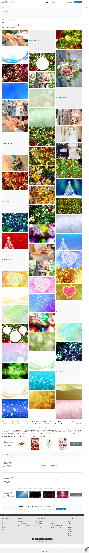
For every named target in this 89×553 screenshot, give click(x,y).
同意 (46, 551)
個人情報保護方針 (5, 525)
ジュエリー (8, 7)
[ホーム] (86, 7)
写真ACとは (4, 521)
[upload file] (47, 2)
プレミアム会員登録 (22, 523)
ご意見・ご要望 (48, 538)
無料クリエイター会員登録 (24, 525)
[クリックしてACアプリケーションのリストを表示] (83, 2)
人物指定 (25, 25)
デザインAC (70, 531)
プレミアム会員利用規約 (56, 525)
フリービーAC (71, 525)
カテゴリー (4, 25)
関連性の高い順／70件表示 (75, 25)
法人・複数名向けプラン (40, 523)
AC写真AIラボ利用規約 (56, 527)
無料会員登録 (21, 521)
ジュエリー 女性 (15, 423)
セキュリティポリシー (6, 533)
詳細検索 (40, 25)
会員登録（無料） (68, 2)
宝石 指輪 (47, 423)
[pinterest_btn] (38, 539)
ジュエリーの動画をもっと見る (77, 494)
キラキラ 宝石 (35, 421)
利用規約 (53, 523)
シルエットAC (71, 523)
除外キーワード (32, 25)
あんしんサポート (39, 527)
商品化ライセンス (39, 525)
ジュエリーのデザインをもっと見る (77, 444)
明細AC (69, 535)
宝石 (13, 421)
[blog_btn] (41, 539)
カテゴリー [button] (56, 2)
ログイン (78, 2)
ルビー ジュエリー (28, 423)
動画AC (69, 529)
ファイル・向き (12, 25)
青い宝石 (39, 423)
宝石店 (44, 421)
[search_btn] (50, 2)
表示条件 (46, 25)
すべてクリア (12, 27)
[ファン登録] (86, 10)
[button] (44, 2)
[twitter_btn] (33, 539)
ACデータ (70, 533)
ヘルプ (52, 521)
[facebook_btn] (36, 539)
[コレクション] (86, 14)
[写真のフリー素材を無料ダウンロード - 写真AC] (4, 2)
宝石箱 (60, 421)
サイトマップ (5, 531)
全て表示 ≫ (79, 423)
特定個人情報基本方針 (6, 527)
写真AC (3, 7)
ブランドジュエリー (58, 423)
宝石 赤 (6, 423)
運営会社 (4, 523)
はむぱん (4, 27)
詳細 (43, 551)
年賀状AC (70, 527)
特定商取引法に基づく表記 (7, 529)
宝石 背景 (52, 421)
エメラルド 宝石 (70, 421)
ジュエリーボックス (23, 421)
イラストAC (70, 521)
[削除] (7, 27)
